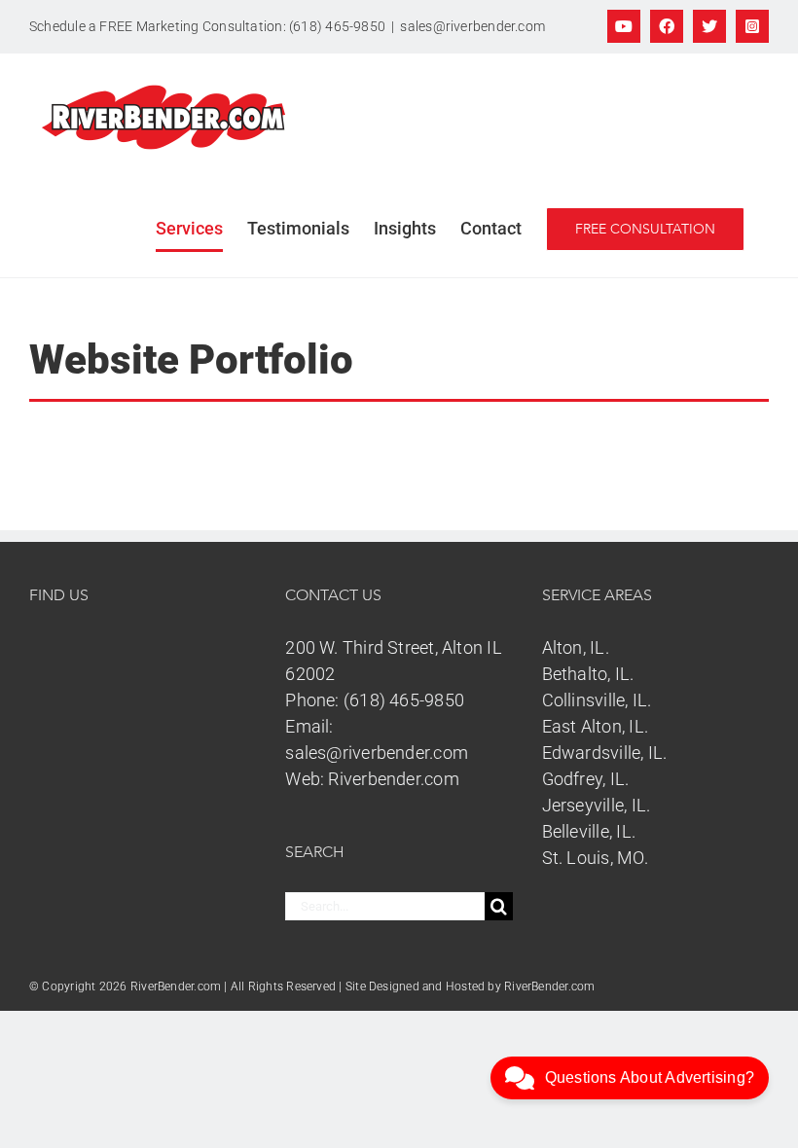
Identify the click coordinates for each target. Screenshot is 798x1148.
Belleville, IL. (588, 831)
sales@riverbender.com (472, 26)
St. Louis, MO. (595, 857)
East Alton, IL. (595, 726)
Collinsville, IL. (597, 700)
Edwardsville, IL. (605, 752)
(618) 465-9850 (404, 700)
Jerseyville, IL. (596, 805)
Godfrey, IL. (586, 779)
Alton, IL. (575, 647)
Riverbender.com (393, 779)
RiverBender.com (549, 986)
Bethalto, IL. (588, 674)
